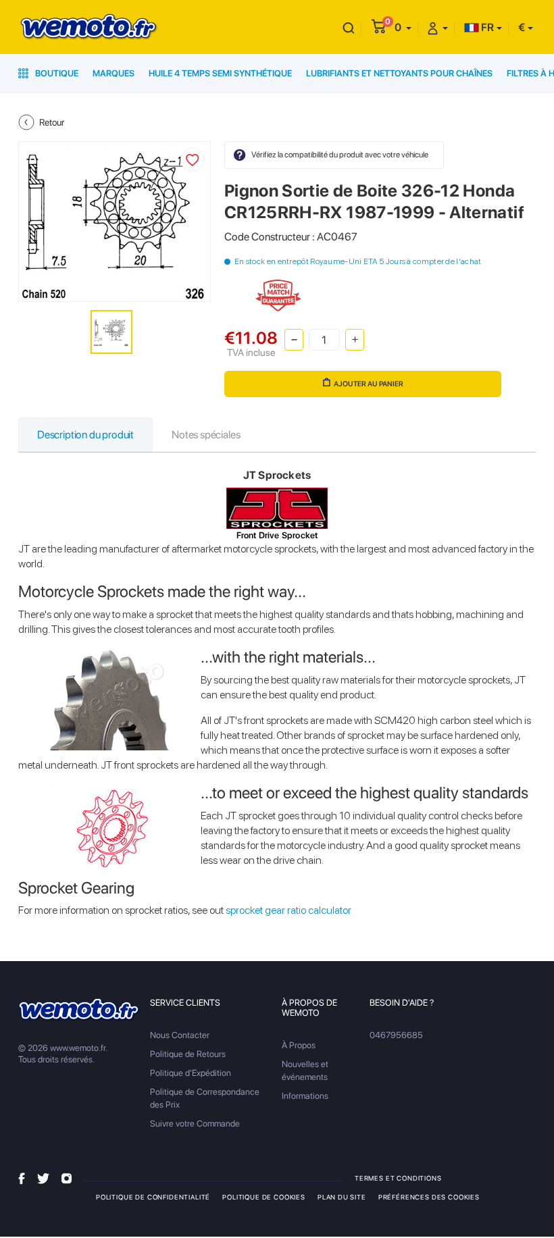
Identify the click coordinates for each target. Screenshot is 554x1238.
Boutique (55, 73)
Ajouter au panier (368, 384)
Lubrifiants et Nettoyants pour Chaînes (399, 73)
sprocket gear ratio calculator (288, 910)
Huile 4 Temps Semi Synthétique (220, 73)
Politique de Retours (188, 1054)
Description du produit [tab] (85, 434)
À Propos (299, 1045)
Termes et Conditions (398, 1178)
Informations (305, 1096)
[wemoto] (79, 1010)
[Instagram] (66, 1177)
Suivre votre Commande (195, 1123)
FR (486, 27)
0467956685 (396, 1035)
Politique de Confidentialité (153, 1197)
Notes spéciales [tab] (206, 434)
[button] (403, 27)
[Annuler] (349, 27)
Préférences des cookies (429, 1197)
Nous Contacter (179, 1035)
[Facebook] (21, 1177)
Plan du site (342, 1197)
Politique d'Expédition (190, 1073)
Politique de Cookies (263, 1197)
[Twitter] (43, 1177)
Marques (113, 73)
